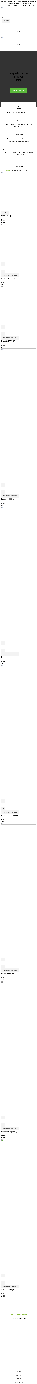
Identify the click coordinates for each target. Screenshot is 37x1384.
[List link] (18, 1350)
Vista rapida (3, 209)
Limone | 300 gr (7, 499)
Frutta (3, 220)
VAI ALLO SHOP (18, 1321)
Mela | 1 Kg (6, 216)
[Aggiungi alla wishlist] (8, 209)
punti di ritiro (26, 112)
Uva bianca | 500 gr (9, 1131)
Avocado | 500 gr (8, 278)
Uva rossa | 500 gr (9, 973)
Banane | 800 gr (8, 341)
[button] (10, 275)
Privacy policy (15, 1369)
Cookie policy (5, 1369)
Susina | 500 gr (7, 1290)
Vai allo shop (18, 90)
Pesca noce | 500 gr (9, 815)
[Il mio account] (18, 24)
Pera (3, 657)
